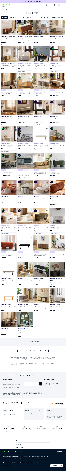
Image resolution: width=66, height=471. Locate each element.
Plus (48, 17)
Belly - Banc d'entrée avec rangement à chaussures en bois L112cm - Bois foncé (41, 255)
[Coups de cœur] (55, 5)
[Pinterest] (57, 383)
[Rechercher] (46, 5)
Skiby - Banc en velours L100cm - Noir (25, 254)
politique (35, 462)
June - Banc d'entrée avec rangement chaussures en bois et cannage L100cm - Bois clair (25, 40)
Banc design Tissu (43, 350)
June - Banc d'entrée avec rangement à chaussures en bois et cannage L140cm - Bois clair (41, 173)
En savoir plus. (21, 394)
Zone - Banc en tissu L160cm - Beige (8, 330)
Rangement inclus (30, 17)
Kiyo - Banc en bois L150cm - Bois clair (25, 280)
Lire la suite (13, 367)
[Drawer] (6, 5)
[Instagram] (53, 383)
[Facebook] (49, 383)
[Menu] (63, 5)
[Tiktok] (46, 383)
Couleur (41, 17)
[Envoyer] (40, 383)
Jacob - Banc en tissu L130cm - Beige (57, 145)
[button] (33, 17)
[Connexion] (50, 5)
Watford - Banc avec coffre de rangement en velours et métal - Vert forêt (25, 175)
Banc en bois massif (22, 350)
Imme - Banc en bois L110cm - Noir (7, 172)
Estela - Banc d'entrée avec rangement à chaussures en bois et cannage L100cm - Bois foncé (41, 308)
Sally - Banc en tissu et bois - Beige (56, 92)
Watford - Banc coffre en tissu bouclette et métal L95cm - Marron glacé (24, 308)
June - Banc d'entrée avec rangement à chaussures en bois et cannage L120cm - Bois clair (25, 93)
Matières (12, 17)
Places (20, 17)
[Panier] (59, 5)
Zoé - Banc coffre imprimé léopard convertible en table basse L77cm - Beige (40, 200)
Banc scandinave (33, 350)
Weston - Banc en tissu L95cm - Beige (57, 254)
